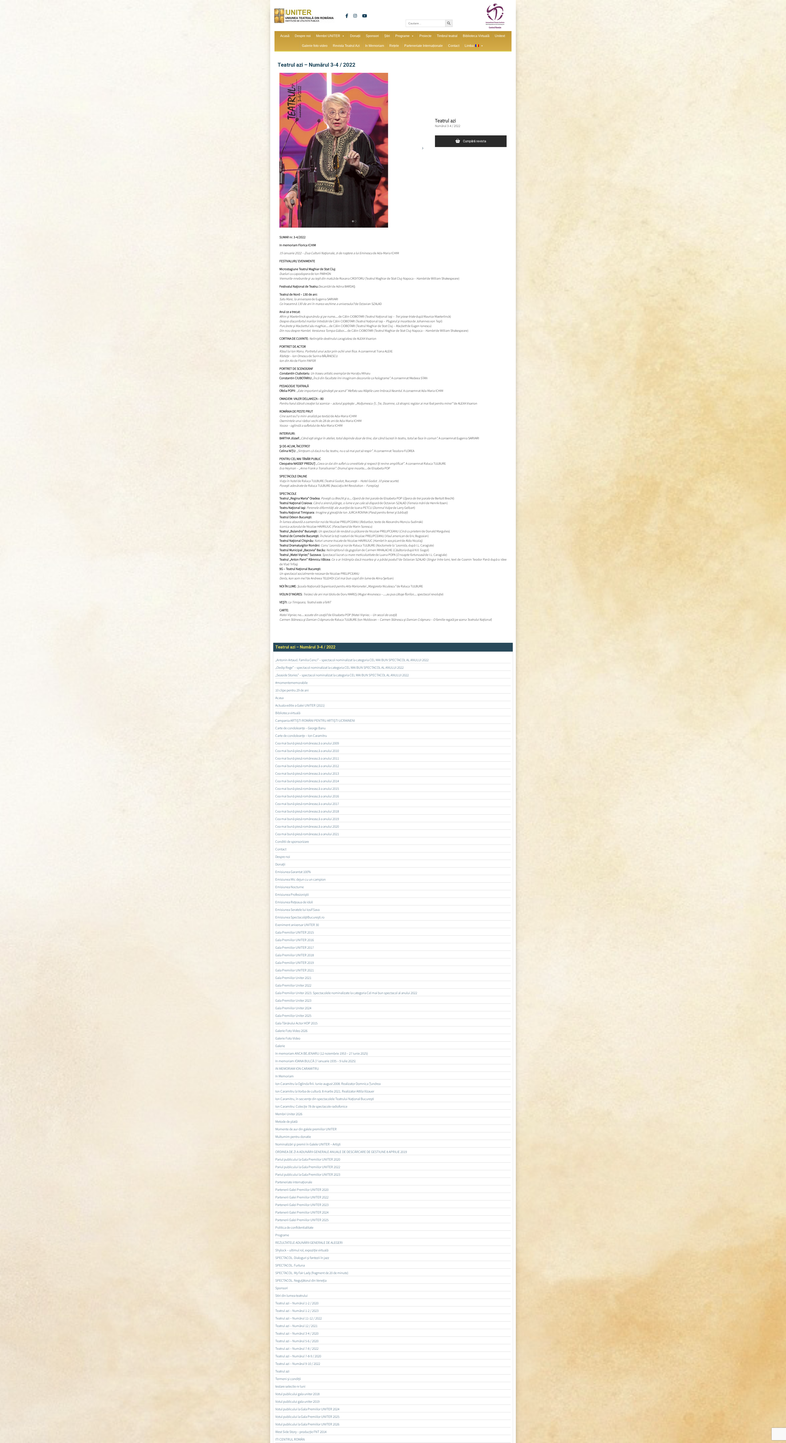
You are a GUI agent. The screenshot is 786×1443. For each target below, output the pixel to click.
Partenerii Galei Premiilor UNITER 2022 (302, 1197)
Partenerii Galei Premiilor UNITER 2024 (302, 1212)
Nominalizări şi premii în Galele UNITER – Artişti (308, 1144)
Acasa (279, 698)
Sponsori (372, 36)
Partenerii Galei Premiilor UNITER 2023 (302, 1204)
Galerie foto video (315, 45)
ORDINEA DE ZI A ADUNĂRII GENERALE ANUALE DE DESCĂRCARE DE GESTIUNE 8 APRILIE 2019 (341, 1152)
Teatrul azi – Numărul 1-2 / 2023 (296, 1310)
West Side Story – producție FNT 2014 (300, 1432)
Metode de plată (286, 1121)
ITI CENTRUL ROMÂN (290, 1439)
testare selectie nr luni (290, 1386)
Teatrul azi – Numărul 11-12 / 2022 (298, 1318)
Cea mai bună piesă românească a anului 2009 (307, 743)
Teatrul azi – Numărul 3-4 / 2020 (296, 1333)
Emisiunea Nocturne (289, 887)
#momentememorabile (291, 682)
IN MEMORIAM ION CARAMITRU (297, 1068)
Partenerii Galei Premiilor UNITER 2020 (302, 1189)
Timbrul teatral (447, 36)
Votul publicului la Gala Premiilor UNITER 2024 (307, 1409)
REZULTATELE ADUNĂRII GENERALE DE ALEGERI (309, 1242)
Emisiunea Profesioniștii (292, 894)
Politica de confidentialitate (294, 1227)
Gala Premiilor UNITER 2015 (294, 932)
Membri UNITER (328, 36)
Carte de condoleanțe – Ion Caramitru (301, 735)
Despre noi (303, 36)
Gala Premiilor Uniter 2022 (293, 985)
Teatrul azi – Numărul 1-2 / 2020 (296, 1303)
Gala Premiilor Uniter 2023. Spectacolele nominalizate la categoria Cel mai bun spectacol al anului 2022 (346, 993)
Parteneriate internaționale (293, 1182)
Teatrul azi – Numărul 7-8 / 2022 (296, 1348)
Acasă (284, 36)
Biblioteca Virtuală (476, 36)
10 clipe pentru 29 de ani (292, 690)
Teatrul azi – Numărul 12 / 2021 (296, 1326)
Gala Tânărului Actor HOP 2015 (296, 1023)
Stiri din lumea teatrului (291, 1295)
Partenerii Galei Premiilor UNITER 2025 (302, 1220)
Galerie (280, 1046)
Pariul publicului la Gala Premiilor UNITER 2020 (307, 1159)
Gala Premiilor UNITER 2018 (294, 955)
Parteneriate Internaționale (423, 45)
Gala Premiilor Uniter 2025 (293, 1015)
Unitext (500, 36)
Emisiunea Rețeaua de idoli (294, 902)
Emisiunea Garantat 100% (293, 872)
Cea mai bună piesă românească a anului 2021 (307, 834)
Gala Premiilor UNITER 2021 (294, 970)
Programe (402, 36)
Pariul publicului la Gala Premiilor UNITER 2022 (307, 1167)
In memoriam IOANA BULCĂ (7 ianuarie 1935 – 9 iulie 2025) (315, 1061)
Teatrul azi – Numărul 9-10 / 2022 (297, 1363)
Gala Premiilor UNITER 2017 (294, 947)
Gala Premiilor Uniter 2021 (293, 977)
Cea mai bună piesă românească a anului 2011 (307, 758)
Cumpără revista (474, 141)
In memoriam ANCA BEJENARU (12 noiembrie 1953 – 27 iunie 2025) (321, 1053)
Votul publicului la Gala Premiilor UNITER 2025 (307, 1416)
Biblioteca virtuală (287, 713)
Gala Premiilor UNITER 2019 (294, 962)
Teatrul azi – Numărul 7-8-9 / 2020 (298, 1356)
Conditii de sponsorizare (292, 841)
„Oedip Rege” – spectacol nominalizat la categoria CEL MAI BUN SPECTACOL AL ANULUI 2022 (339, 667)
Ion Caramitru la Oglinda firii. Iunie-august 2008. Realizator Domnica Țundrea (328, 1083)
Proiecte (425, 36)
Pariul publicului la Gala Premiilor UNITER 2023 (307, 1174)
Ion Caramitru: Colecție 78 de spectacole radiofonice (311, 1106)
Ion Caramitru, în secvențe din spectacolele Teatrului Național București (324, 1099)
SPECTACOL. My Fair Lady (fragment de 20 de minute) (311, 1273)
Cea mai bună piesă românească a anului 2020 (307, 826)
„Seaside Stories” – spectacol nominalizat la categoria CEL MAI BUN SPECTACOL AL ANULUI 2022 (342, 675)
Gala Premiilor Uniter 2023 (293, 1000)
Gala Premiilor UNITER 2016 (294, 940)
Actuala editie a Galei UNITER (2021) (300, 705)
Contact (453, 45)
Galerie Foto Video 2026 (291, 1030)
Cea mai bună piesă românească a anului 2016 (307, 796)
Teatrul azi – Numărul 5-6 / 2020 (296, 1341)
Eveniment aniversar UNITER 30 (297, 925)
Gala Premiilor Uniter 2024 (293, 1008)
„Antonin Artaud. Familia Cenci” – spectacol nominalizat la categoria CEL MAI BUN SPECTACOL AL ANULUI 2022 (352, 660)
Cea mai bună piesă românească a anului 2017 (307, 803)
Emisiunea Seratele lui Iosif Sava (297, 909)
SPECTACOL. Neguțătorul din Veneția (300, 1280)
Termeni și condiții (288, 1379)
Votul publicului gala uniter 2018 (297, 1394)
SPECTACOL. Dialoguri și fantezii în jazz (302, 1257)
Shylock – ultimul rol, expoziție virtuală (301, 1250)
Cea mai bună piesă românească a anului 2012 (307, 766)
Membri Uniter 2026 (288, 1114)
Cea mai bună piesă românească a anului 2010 (307, 750)
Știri (387, 36)
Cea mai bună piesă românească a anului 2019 (307, 819)
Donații (355, 36)
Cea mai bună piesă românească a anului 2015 (307, 788)
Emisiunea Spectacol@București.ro (299, 917)
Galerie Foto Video (287, 1038)
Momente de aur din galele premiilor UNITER (306, 1129)
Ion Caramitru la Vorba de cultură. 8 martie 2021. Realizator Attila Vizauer (324, 1091)
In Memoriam (374, 45)
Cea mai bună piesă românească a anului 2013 (307, 773)
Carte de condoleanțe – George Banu (300, 728)
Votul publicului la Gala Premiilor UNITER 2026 (307, 1424)
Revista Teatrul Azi (346, 45)
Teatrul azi (282, 1371)
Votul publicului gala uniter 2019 (297, 1401)
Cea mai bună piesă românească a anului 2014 (307, 781)
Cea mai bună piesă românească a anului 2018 (307, 811)
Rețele (394, 45)
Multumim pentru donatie (293, 1136)
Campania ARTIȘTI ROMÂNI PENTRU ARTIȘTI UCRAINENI (315, 720)
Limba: (470, 45)
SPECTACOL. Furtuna (290, 1265)
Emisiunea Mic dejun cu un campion (300, 879)
